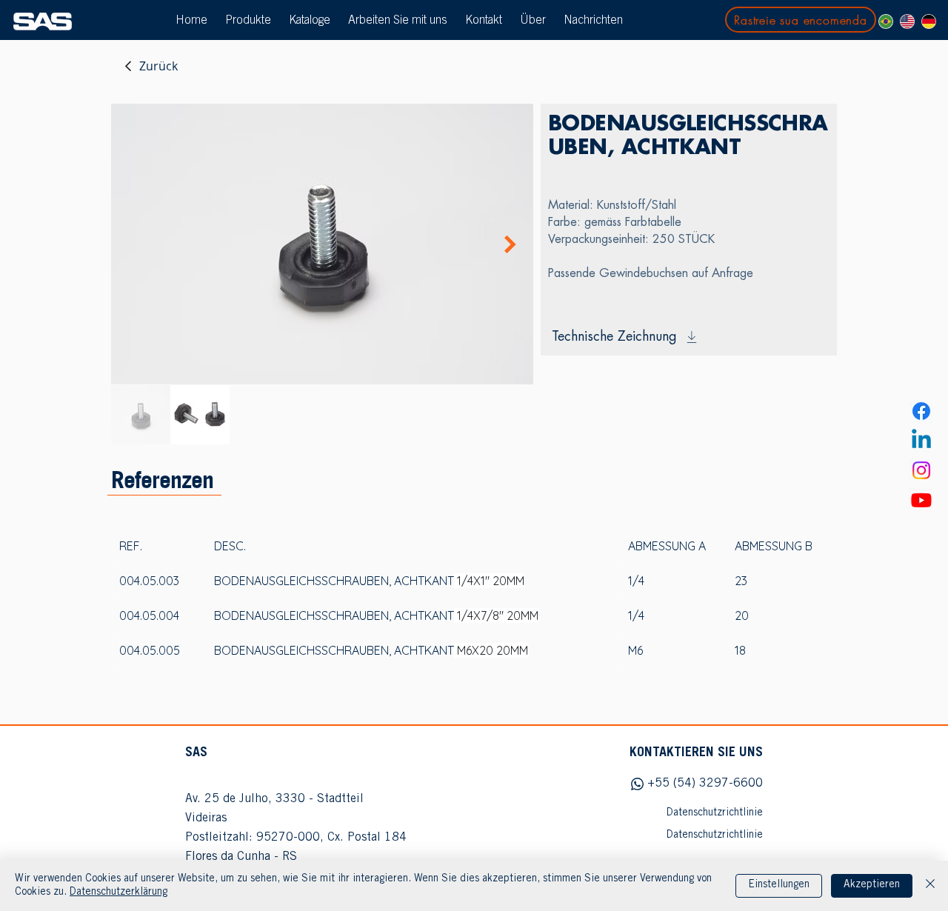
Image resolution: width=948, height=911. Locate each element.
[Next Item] (510, 245)
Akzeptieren (872, 885)
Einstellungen (779, 885)
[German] (928, 21)
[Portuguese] (885, 21)
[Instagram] (921, 470)
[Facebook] (921, 411)
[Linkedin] (921, 441)
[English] (907, 21)
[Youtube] (921, 500)
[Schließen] (930, 885)
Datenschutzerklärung (118, 892)
